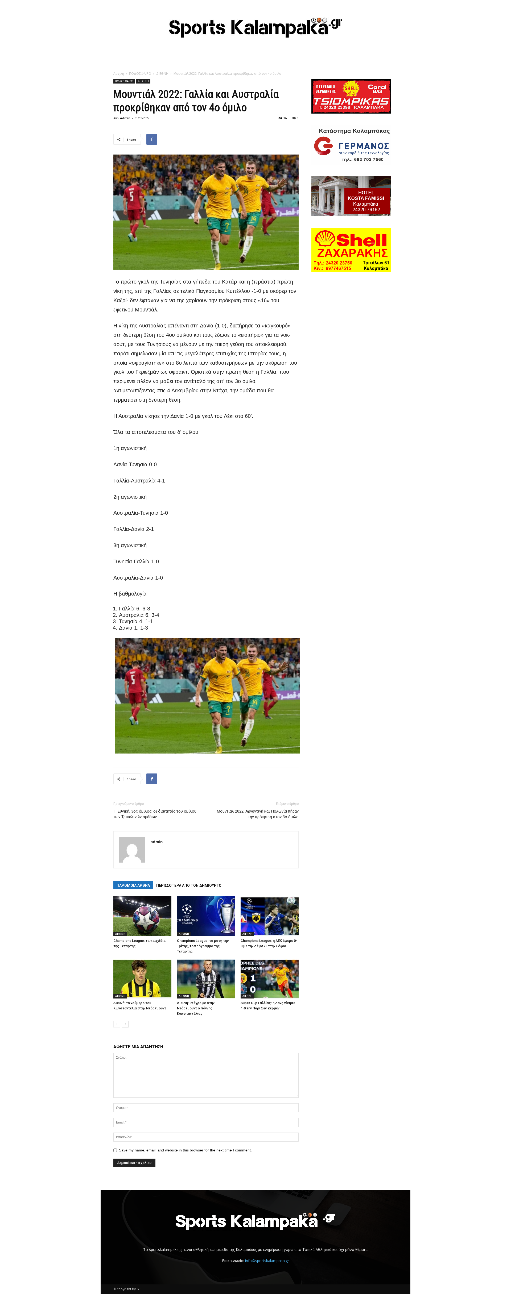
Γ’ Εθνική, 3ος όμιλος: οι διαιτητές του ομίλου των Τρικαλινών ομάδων (154, 814)
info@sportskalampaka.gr (267, 1260)
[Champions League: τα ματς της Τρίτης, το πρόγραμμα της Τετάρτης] (206, 916)
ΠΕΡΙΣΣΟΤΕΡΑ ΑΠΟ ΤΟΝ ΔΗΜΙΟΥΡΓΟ (188, 885)
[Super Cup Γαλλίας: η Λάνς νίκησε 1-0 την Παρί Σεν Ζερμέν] (270, 978)
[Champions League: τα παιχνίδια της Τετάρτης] (142, 916)
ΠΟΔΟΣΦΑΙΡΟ (140, 73)
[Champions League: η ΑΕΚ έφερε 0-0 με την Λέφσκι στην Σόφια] (270, 916)
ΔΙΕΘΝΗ (162, 73)
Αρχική (118, 73)
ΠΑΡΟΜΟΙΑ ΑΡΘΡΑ (133, 885)
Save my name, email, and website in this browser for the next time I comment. (185, 1150)
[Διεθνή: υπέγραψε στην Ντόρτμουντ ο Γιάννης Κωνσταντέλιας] (206, 978)
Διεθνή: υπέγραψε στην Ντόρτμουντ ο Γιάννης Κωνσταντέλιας (196, 1008)
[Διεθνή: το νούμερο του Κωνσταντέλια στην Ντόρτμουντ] (142, 978)
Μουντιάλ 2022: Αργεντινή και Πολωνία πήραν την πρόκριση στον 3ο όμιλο (258, 814)
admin (125, 118)
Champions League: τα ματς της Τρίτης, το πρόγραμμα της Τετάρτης (203, 946)
